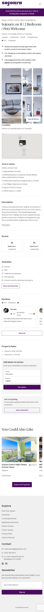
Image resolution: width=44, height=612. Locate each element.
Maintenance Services (10, 522)
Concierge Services (9, 518)
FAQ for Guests (7, 530)
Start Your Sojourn (8, 511)
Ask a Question (22, 410)
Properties (6, 515)
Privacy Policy (7, 534)
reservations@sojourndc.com (15, 549)
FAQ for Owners (8, 526)
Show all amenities (10, 286)
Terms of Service (8, 537)
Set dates (22, 387)
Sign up (22, 592)
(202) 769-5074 (10, 553)
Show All (22, 333)
